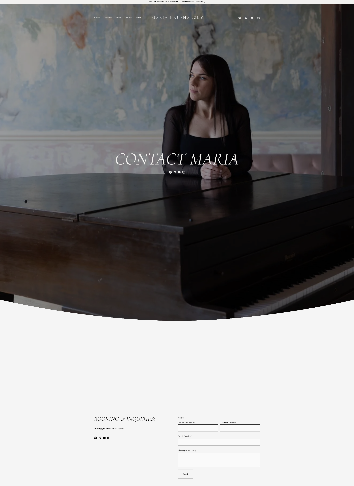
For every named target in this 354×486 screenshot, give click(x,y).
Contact (128, 17)
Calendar (108, 17)
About (97, 17)
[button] (352, 2)
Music (138, 17)
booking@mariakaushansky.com (109, 428)
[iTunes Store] (246, 17)
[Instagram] (258, 17)
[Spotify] (239, 17)
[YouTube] (252, 17)
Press (118, 17)
